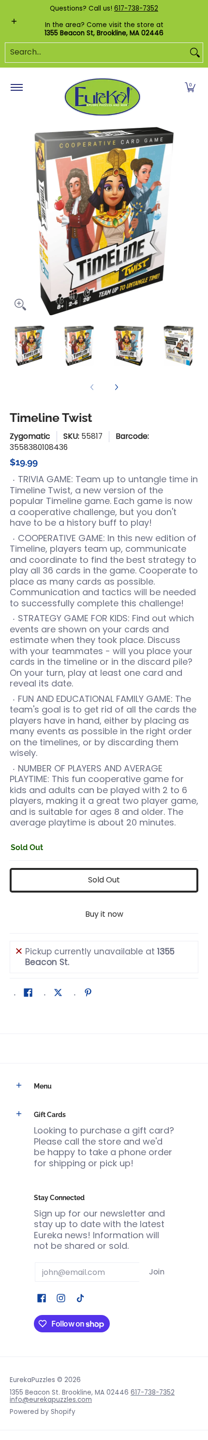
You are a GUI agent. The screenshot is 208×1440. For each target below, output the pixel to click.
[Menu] (16, 88)
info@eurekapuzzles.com (51, 1399)
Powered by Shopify (42, 1411)
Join (156, 1271)
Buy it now (104, 914)
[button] (190, 88)
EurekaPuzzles (32, 1379)
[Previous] (16, 221)
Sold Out (104, 879)
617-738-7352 (136, 8)
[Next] (191, 221)
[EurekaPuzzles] (102, 97)
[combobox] (96, 52)
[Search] (195, 52)
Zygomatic (30, 436)
